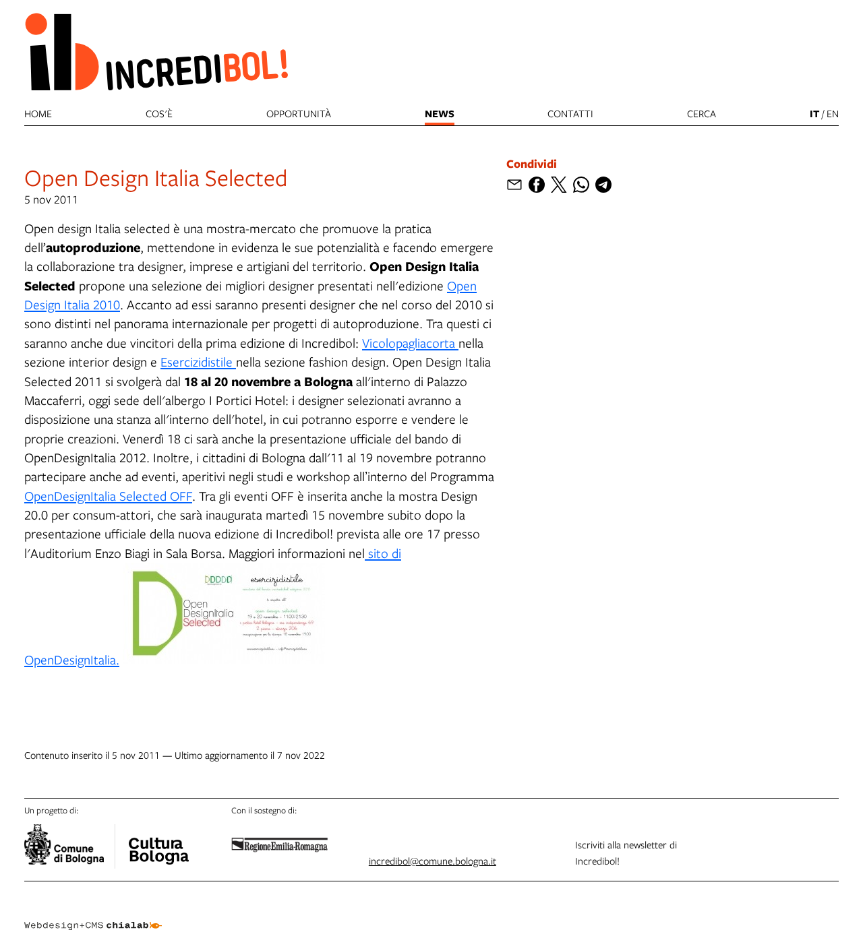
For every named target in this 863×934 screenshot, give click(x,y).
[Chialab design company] (93, 914)
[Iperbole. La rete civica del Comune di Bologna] (69, 846)
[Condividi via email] (514, 185)
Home (38, 113)
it (814, 113)
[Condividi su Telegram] (603, 185)
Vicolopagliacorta (410, 342)
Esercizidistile (198, 361)
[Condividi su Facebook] (537, 185)
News (439, 113)
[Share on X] (559, 185)
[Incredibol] (158, 842)
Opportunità (298, 113)
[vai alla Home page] (156, 51)
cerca (701, 113)
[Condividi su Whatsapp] (581, 185)
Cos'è (159, 113)
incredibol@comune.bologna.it (432, 860)
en (833, 113)
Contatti (570, 113)
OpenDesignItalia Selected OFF (108, 495)
